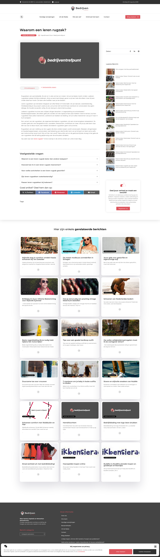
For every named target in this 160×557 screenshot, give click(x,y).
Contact (106, 17)
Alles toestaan (120, 551)
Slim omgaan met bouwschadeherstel (127, 69)
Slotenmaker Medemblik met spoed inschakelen (126, 90)
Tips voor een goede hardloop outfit (78, 340)
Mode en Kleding (29, 35)
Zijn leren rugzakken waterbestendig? (59, 176)
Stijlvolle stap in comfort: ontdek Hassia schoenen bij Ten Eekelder (39, 258)
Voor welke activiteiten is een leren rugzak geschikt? (59, 171)
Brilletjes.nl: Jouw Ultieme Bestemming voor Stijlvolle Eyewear (39, 300)
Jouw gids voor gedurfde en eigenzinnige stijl (116, 258)
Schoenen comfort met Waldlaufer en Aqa (38, 423)
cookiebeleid (81, 551)
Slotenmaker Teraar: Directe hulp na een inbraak (127, 76)
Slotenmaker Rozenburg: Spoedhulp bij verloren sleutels (127, 159)
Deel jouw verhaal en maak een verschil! (123, 192)
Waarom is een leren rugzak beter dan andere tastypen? (59, 159)
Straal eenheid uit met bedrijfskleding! (38, 464)
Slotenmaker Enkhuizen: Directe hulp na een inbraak (126, 132)
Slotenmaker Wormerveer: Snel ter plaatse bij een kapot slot (125, 83)
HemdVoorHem (69, 423)
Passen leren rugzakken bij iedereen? (59, 182)
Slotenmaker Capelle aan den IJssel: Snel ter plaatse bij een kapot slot (126, 166)
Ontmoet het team (92, 17)
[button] (155, 546)
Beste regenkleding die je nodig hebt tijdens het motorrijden (38, 341)
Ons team (64, 519)
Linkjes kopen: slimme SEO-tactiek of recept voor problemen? (80, 539)
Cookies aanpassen (145, 551)
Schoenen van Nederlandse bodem (118, 299)
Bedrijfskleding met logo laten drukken (120, 423)
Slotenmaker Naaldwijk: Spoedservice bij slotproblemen (126, 125)
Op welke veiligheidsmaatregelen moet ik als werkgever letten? (120, 341)
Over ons (64, 515)
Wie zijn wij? (77, 17)
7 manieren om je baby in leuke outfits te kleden (79, 382)
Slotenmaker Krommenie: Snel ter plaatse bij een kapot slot (125, 104)
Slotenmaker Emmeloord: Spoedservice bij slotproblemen (127, 152)
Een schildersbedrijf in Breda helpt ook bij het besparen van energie (127, 118)
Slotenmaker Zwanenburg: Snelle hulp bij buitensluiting (127, 111)
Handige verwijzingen (47, 17)
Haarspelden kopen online (74, 464)
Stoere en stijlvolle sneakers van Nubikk (120, 381)
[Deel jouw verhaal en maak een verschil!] (123, 185)
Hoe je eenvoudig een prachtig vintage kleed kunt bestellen (79, 300)
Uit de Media (63, 17)
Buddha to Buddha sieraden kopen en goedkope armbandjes (120, 465)
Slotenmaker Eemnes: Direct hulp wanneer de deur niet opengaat (125, 145)
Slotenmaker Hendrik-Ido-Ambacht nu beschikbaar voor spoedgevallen (127, 97)
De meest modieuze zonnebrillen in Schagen (78, 258)
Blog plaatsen (65, 535)
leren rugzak (38, 139)
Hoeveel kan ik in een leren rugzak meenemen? (59, 165)
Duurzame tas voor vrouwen (34, 381)
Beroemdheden (66, 525)
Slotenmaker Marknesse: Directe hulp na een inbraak (127, 138)
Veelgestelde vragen (49, 87)
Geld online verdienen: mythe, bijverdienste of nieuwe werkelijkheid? (82, 542)
